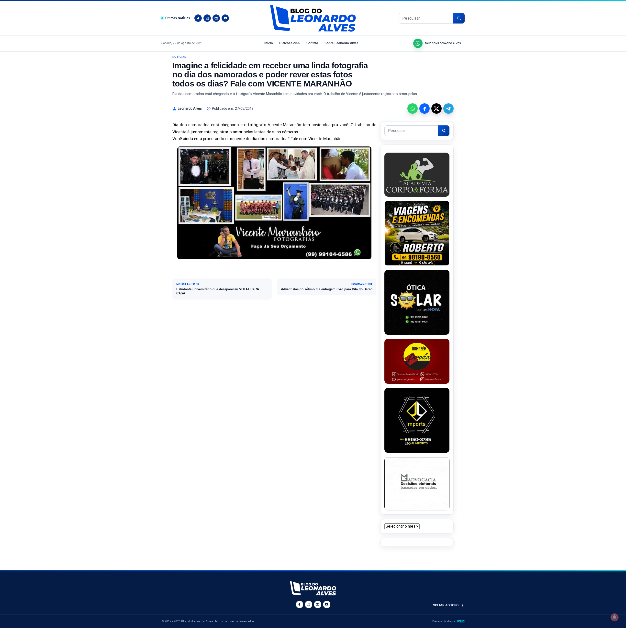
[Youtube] (225, 18)
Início (268, 43)
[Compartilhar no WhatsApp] (412, 108)
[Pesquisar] (459, 18)
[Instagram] (207, 18)
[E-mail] (216, 18)
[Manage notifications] (614, 617)
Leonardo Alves (190, 108)
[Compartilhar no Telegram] (448, 108)
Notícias (179, 56)
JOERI (460, 621)
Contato (312, 43)
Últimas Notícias (177, 18)
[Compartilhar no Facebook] (424, 108)
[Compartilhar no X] (436, 108)
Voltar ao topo (445, 605)
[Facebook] (198, 18)
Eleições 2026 (289, 43)
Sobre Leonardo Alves (341, 43)
